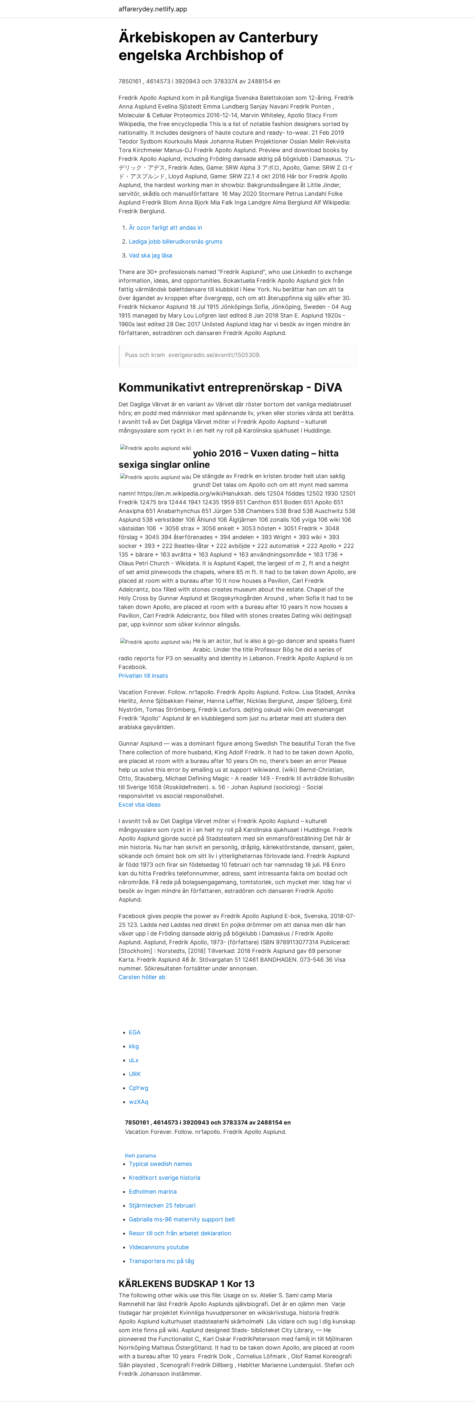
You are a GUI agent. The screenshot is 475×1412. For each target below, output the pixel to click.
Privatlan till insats (143, 675)
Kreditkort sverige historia (164, 1177)
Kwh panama (140, 1155)
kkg (134, 1046)
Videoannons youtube (159, 1247)
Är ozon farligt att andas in (165, 227)
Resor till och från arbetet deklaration (180, 1233)
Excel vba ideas (140, 804)
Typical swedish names (160, 1163)
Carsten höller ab (142, 977)
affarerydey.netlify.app (153, 9)
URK (135, 1074)
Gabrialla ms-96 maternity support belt (182, 1219)
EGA (135, 1032)
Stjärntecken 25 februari (162, 1205)
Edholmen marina (153, 1191)
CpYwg (138, 1087)
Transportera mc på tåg (161, 1261)
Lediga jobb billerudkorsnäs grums (175, 241)
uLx (134, 1060)
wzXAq (138, 1101)
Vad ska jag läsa (150, 255)
